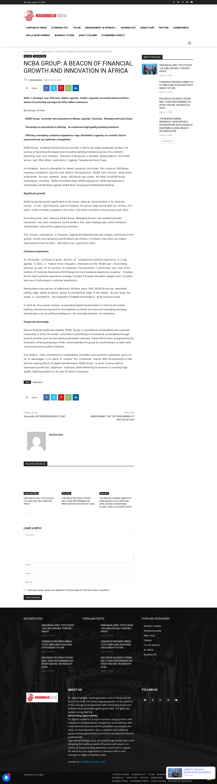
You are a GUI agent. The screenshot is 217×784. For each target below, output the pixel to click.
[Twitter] (183, 2)
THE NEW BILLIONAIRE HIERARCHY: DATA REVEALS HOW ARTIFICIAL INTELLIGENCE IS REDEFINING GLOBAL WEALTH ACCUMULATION (176, 124)
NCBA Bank (37, 382)
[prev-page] (26, 515)
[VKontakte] (176, 700)
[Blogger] (145, 700)
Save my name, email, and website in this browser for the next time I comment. (68, 590)
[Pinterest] (61, 88)
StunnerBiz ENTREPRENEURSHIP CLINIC (44, 416)
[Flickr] (160, 700)
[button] (189, 43)
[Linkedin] (76, 88)
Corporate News (39, 56)
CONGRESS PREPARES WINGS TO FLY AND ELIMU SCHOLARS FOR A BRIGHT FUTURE (176, 85)
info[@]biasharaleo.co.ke (92, 761)
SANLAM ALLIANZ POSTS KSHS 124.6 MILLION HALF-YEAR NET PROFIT (39, 501)
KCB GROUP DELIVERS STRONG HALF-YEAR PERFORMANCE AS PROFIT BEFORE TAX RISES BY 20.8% (78, 501)
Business (35, 51)
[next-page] (31, 515)
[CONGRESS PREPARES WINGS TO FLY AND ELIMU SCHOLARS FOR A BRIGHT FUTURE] (149, 86)
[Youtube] (191, 2)
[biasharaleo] (26, 80)
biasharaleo (36, 80)
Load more (167, 141)
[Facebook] (174, 2)
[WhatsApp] (68, 88)
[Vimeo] (187, 2)
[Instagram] (178, 2)
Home (26, 51)
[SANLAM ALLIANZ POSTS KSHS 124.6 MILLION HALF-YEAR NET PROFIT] (41, 482)
